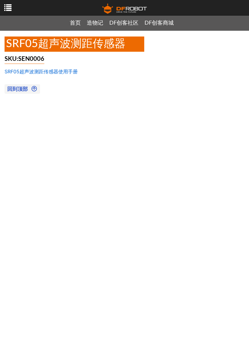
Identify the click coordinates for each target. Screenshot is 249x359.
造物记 (95, 23)
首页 (75, 23)
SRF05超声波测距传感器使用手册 (41, 71)
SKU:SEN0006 (24, 59)
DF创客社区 (123, 23)
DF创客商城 (159, 23)
